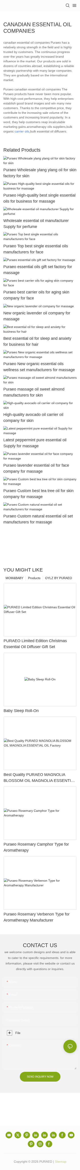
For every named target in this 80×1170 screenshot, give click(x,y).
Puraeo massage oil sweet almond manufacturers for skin (33, 392)
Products (34, 578)
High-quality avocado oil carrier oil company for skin (33, 417)
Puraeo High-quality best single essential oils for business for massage (39, 198)
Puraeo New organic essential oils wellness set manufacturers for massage (39, 367)
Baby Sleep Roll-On (21, 710)
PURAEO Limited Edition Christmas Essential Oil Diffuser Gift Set (35, 644)
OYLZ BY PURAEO (58, 578)
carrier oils (22, 131)
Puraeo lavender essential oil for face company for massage (36, 468)
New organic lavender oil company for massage (36, 316)
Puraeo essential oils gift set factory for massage (37, 270)
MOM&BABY (14, 578)
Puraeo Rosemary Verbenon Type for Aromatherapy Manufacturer (37, 917)
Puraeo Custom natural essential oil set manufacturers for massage (38, 519)
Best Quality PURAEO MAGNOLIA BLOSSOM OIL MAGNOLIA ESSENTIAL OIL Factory (40, 778)
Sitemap (60, 1161)
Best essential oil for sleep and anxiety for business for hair (37, 341)
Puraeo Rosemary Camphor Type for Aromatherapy (36, 847)
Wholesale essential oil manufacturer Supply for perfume (36, 223)
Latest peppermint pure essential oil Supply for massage (34, 443)
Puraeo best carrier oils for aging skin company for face (36, 295)
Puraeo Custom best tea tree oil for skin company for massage (38, 493)
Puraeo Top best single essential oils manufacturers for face (35, 249)
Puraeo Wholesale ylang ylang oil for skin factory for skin (39, 173)
